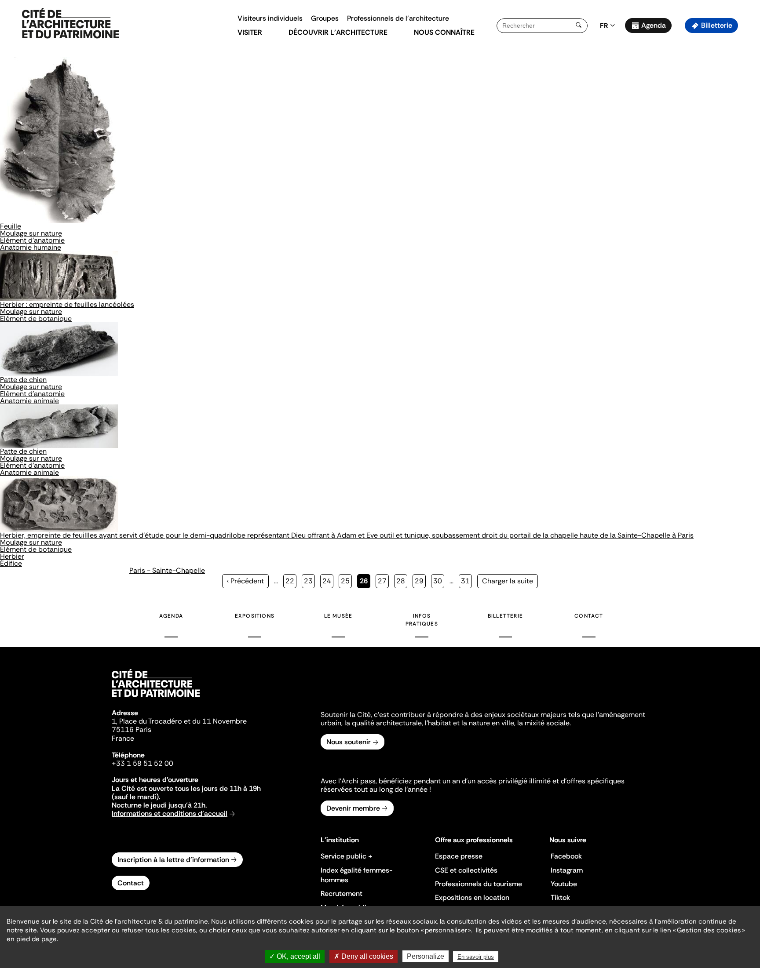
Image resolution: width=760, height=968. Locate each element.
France (123, 738)
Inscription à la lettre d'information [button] (173, 859)
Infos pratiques (422, 619)
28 (401, 581)
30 (438, 581)
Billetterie (716, 25)
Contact (588, 615)
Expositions (254, 615)
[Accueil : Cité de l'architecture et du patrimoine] (70, 24)
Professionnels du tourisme (478, 883)
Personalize (425, 956)
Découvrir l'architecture (338, 32)
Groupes (325, 18)
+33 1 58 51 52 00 (142, 763)
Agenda (653, 25)
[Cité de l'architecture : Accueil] (156, 698)
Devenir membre (353, 808)
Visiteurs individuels (270, 18)
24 (327, 581)
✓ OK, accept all (294, 956)
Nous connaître (444, 32)
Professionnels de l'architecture (398, 18)
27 (383, 581)
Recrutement (341, 893)
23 (309, 581)
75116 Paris (131, 729)
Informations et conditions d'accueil (169, 813)
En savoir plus (475, 956)
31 (466, 581)
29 (420, 581)
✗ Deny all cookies (363, 956)
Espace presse (458, 856)
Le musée (338, 615)
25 (346, 581)
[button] (747, 156)
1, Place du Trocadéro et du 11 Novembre (179, 721)
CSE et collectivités (466, 870)
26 (365, 582)
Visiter (250, 32)
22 (290, 581)
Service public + (347, 856)
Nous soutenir (348, 741)
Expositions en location (472, 897)
